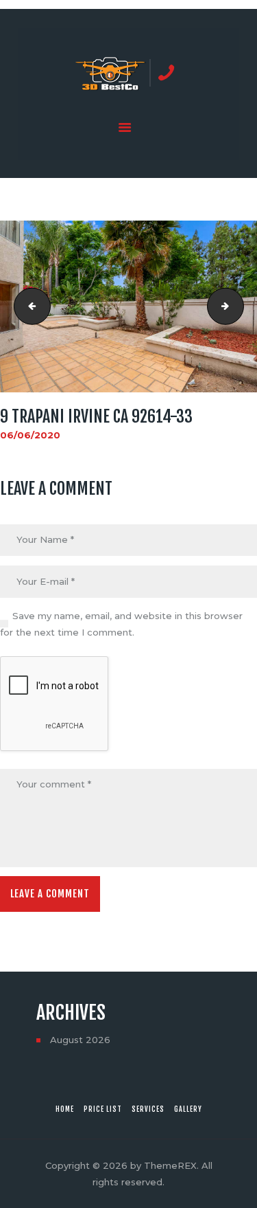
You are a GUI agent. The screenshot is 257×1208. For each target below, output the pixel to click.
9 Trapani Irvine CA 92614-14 (28, 306)
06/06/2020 (30, 434)
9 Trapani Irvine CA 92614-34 (239, 306)
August (80, 1039)
